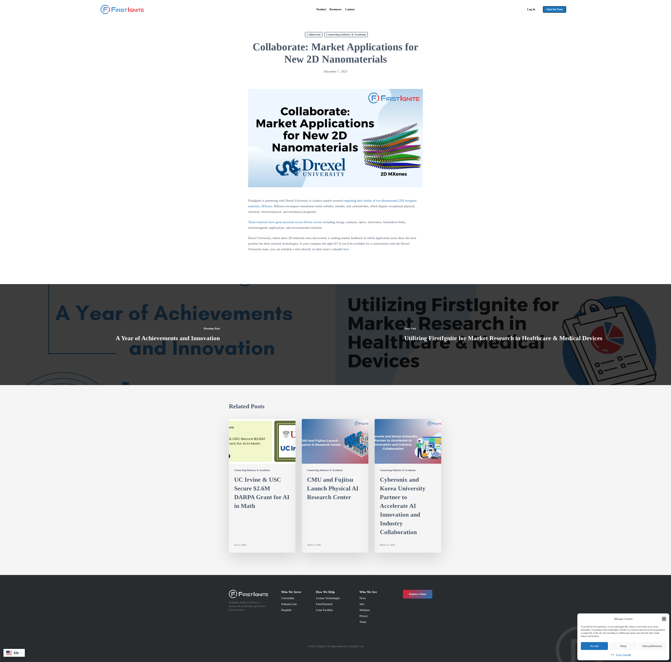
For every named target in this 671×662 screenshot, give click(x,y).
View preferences (652, 646)
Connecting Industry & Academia (346, 34)
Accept (594, 646)
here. (346, 249)
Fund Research (324, 604)
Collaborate (314, 34)
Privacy (363, 615)
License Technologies (328, 598)
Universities (287, 598)
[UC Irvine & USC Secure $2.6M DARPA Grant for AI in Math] (262, 486)
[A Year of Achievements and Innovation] (168, 334)
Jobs (361, 604)
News (362, 598)
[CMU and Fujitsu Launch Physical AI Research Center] (335, 486)
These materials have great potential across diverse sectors (285, 222)
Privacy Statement (623, 655)
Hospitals (286, 610)
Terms (362, 621)
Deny (623, 646)
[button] (664, 619)
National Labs (289, 604)
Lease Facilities (324, 610)
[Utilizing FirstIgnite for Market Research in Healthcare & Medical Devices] (503, 334)
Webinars (364, 610)
